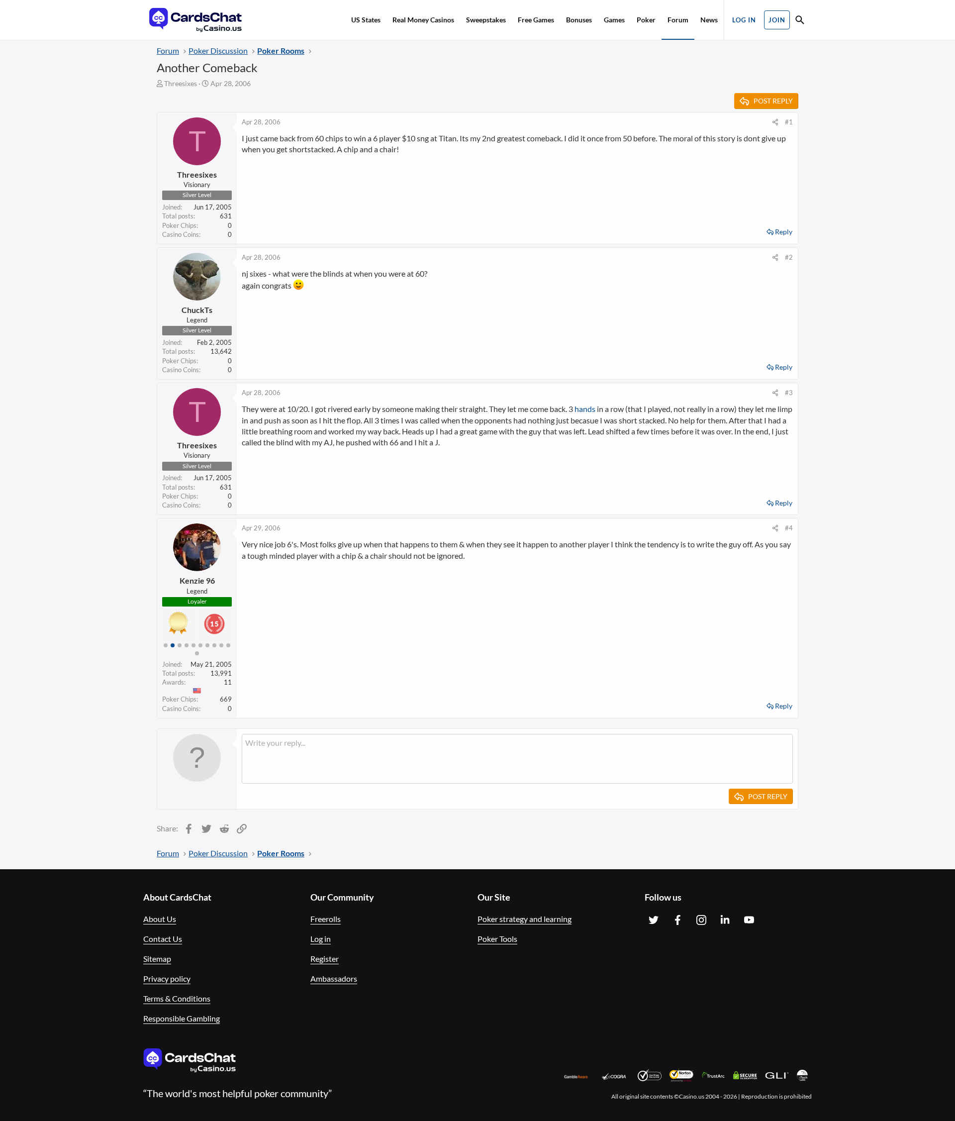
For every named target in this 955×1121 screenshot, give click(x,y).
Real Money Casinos (423, 19)
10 (228, 645)
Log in (320, 938)
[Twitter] (654, 920)
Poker (646, 19)
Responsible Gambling (181, 1018)
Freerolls (325, 918)
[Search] (800, 21)
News (709, 19)
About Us (159, 918)
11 (197, 653)
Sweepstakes (486, 19)
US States (366, 19)
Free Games (536, 19)
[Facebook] (677, 920)
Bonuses (579, 19)
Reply (783, 231)
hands (584, 408)
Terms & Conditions (176, 998)
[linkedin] (725, 920)
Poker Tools (497, 938)
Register (324, 958)
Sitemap (157, 958)
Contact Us (162, 938)
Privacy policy (167, 978)
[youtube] (749, 920)
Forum (678, 19)
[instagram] (701, 920)
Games (614, 19)
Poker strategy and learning (525, 918)
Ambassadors (333, 978)
